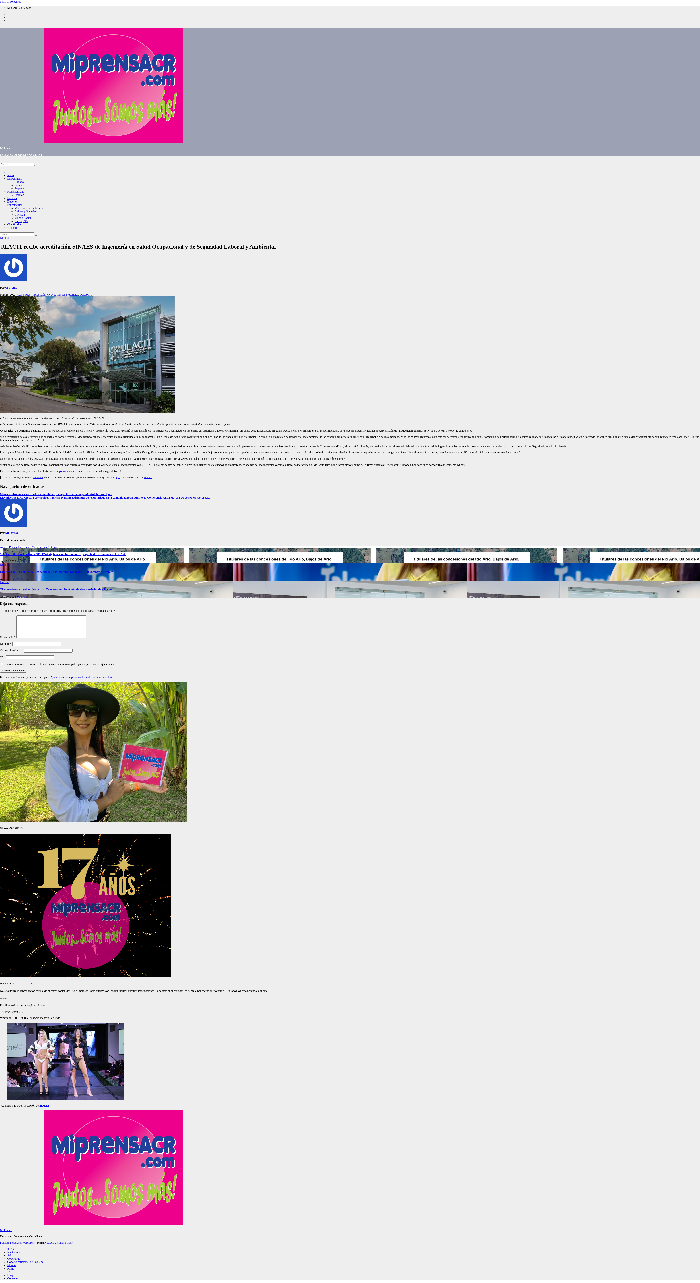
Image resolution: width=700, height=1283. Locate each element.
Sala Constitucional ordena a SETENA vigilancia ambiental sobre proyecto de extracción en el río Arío (63, 554)
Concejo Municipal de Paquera (25, 1261)
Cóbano (19, 181)
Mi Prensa (6, 148)
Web (2, 657)
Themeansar (65, 1242)
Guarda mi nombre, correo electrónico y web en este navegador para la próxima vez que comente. (60, 664)
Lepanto (19, 185)
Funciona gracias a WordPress (17, 1242)
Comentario (8, 637)
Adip (10, 1255)
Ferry (10, 1275)
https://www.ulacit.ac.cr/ (70, 471)
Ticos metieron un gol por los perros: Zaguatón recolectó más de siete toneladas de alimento (56, 589)
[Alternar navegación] (1, 161)
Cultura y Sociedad (26, 211)
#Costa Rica (23, 294)
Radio (10, 1268)
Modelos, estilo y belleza (29, 208)
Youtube (148, 477)
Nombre (6, 643)
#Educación (39, 294)
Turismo (12, 227)
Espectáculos (14, 204)
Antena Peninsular (11, 547)
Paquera (19, 188)
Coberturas (13, 1258)
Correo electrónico (12, 650)
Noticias (12, 198)
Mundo (11, 1265)
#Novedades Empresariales (62, 294)
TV (9, 1271)
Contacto (12, 1278)
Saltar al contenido (10, 1)
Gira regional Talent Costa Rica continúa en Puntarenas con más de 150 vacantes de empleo (56, 571)
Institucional (14, 1252)
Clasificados (14, 224)
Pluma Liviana (15, 191)
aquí (118, 477)
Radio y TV (21, 221)
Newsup (49, 1242)
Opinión (19, 194)
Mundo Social (23, 217)
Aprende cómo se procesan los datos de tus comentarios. (82, 677)
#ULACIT (86, 294)
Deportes (12, 201)
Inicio (10, 175)
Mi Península (14, 178)
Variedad (20, 214)
